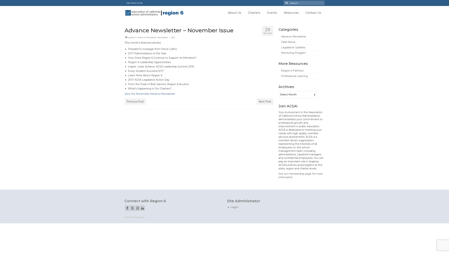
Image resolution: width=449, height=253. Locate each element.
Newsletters (162, 37)
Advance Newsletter (147, 37)
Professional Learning (294, 76)
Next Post (265, 101)
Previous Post (135, 101)
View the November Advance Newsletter (150, 93)
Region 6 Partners (292, 70)
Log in (234, 207)
